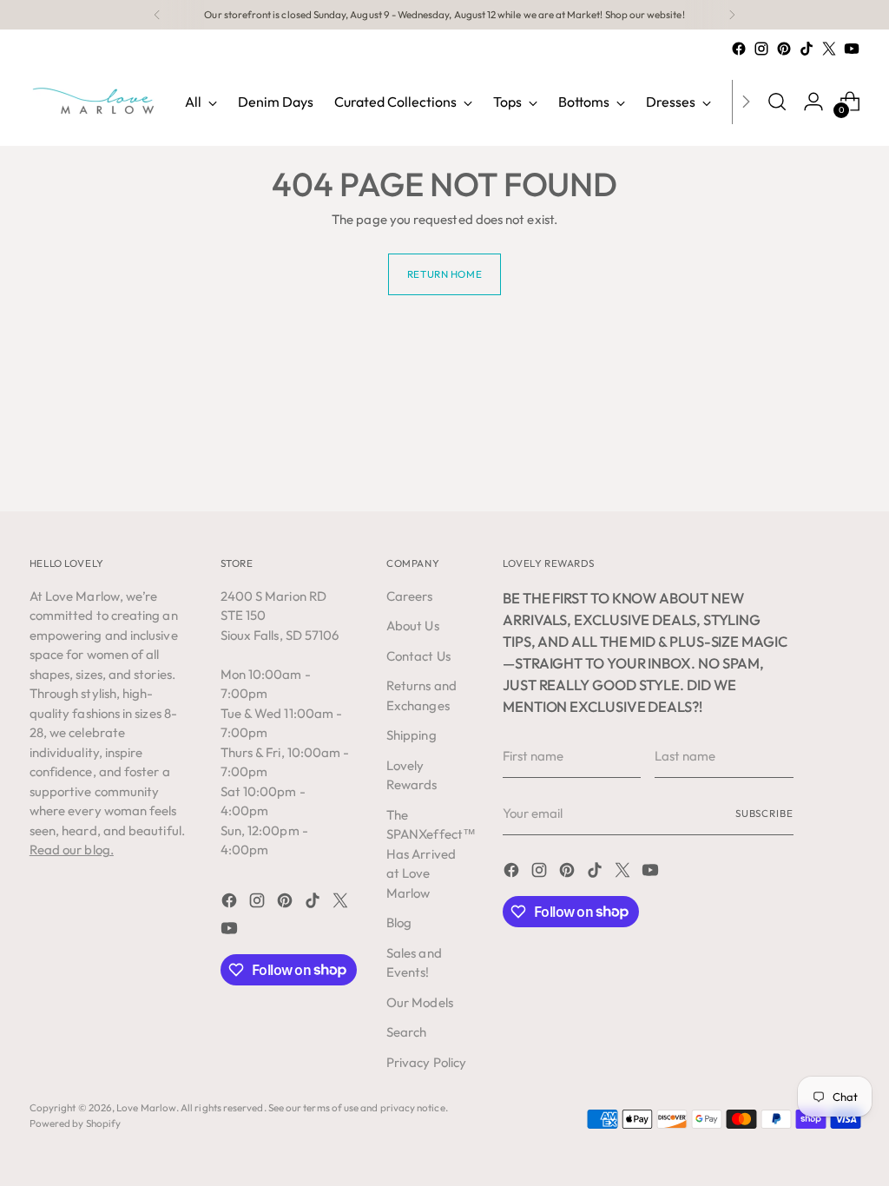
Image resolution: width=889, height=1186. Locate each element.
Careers (409, 596)
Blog (399, 922)
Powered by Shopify (75, 1123)
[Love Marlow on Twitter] (829, 48)
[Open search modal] (777, 101)
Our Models (419, 1002)
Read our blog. (72, 849)
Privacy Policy (426, 1062)
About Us (412, 625)
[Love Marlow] (95, 101)
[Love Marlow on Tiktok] (806, 48)
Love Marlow (146, 1107)
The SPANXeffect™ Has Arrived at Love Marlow (431, 854)
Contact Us (418, 656)
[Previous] (157, 15)
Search (406, 1032)
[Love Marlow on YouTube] (851, 48)
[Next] (732, 15)
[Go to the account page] (813, 101)
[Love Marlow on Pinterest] (784, 48)
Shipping (411, 735)
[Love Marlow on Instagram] (761, 48)
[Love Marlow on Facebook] (739, 48)
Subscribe (764, 813)
